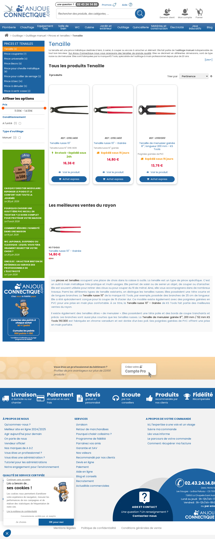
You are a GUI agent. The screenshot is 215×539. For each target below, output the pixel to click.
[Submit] (140, 13)
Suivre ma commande (162, 429)
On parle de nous (15, 439)
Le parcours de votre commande (169, 439)
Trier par (172, 76)
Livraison (81, 424)
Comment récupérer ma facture (169, 443)
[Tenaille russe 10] (67, 229)
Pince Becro (13, 63)
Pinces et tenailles (59, 35)
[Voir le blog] (24, 166)
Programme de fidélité (91, 439)
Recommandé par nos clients (95, 457)
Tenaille (10, 49)
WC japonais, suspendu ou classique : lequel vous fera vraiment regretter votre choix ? (22, 248)
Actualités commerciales (92, 486)
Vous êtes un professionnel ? (23, 453)
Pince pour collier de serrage (22, 76)
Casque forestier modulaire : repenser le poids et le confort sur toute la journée (23, 195)
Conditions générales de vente (141, 528)
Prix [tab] (5, 104)
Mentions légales (65, 528)
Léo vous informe (158, 434)
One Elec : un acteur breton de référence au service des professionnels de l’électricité (23, 268)
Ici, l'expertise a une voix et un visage (171, 424)
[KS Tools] (51, 258)
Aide (125, 5)
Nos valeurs (83, 453)
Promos (107, 5)
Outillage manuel (36, 35)
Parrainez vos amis (88, 443)
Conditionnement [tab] (14, 117)
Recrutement (85, 481)
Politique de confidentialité (98, 528)
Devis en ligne (85, 462)
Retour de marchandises (92, 429)
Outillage (17, 35)
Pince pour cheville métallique (21, 70)
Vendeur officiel (14, 443)
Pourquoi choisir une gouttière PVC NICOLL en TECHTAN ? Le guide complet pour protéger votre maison (22, 215)
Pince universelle (15, 58)
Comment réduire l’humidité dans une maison (21, 231)
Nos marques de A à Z (18, 448)
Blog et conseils (86, 476)
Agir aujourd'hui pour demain (23, 434)
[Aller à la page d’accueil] (6, 36)
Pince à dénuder (15, 86)
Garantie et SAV (86, 448)
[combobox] (100, 13)
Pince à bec (13, 81)
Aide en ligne (84, 472)
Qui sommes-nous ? (17, 424)
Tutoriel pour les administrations (25, 462)
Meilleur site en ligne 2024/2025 (25, 429)
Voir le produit (71, 172)
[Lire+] (208, 59)
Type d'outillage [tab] (13, 131)
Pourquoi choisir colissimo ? (94, 434)
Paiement (82, 467)
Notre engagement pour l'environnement (31, 467)
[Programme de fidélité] (24, 311)
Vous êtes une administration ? (24, 457)
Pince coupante (15, 53)
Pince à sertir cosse (17, 91)
